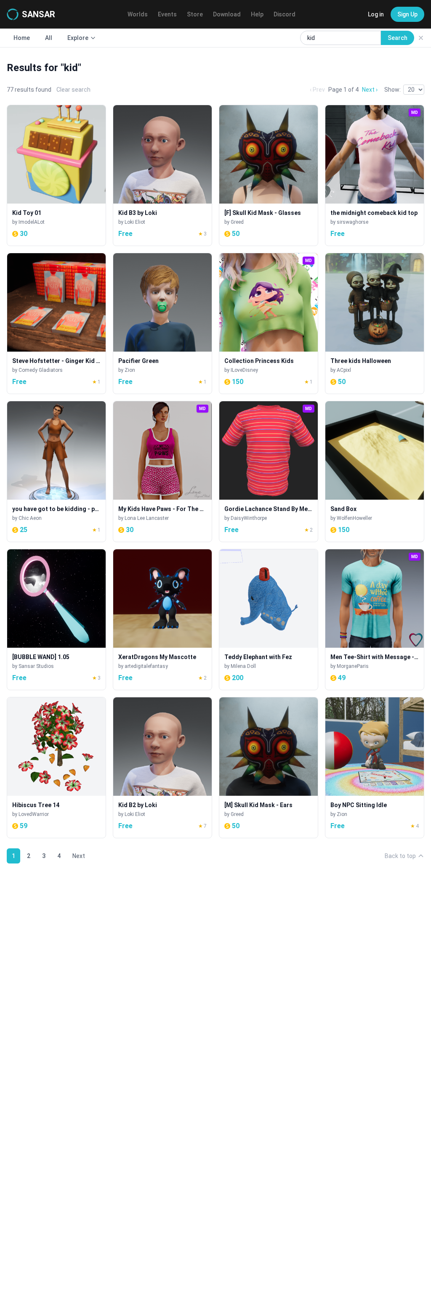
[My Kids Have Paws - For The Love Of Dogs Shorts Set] (162, 471)
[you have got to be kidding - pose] (56, 471)
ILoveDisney (244, 370)
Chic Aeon (30, 518)
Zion (130, 370)
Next (78, 856)
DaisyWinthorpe (249, 518)
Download (227, 14)
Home (21, 37)
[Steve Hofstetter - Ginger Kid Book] (56, 323)
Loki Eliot (135, 222)
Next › (370, 89)
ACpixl (344, 370)
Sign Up (407, 14)
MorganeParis (353, 666)
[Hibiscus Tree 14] (56, 767)
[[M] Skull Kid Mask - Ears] (268, 767)
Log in (376, 14)
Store (195, 14)
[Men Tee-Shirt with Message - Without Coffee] (374, 619)
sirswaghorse (352, 222)
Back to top (400, 856)
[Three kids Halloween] (374, 323)
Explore (77, 37)
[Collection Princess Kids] (268, 323)
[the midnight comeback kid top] (374, 175)
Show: (392, 89)
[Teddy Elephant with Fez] (268, 619)
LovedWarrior (34, 814)
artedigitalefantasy (146, 666)
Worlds (138, 14)
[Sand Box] (374, 471)
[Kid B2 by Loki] (162, 767)
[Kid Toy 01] (56, 175)
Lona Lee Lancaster (147, 518)
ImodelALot (32, 222)
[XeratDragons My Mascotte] (162, 619)
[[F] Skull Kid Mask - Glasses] (268, 175)
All (48, 37)
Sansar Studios (36, 666)
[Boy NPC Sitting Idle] (374, 767)
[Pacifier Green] (162, 323)
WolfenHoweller (354, 518)
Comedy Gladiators (41, 370)
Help (257, 14)
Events (167, 14)
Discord (284, 14)
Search (397, 37)
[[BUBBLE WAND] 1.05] (56, 619)
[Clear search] (421, 38)
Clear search (73, 89)
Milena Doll (243, 666)
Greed (237, 222)
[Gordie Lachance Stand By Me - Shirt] (268, 471)
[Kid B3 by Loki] (162, 175)
